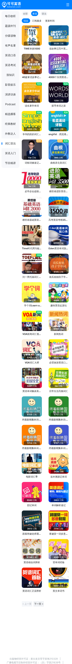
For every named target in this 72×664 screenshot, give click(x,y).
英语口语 (10, 55)
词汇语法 (10, 143)
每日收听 (10, 16)
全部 (25, 13)
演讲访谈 (10, 94)
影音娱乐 (10, 84)
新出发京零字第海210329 (44, 658)
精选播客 (10, 114)
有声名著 (10, 45)
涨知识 (10, 74)
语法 (44, 13)
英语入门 (10, 153)
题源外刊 (10, 26)
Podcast (10, 104)
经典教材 (10, 123)
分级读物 (10, 35)
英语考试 (10, 65)
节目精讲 (10, 163)
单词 (34, 13)
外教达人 (10, 133)
